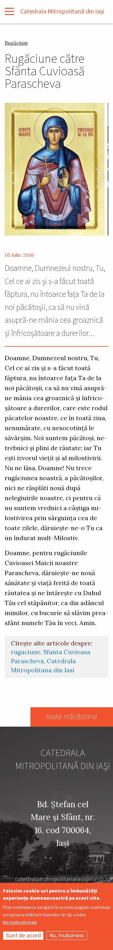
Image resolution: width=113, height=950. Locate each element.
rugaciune (25, 652)
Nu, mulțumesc (66, 935)
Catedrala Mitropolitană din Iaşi (62, 11)
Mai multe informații (20, 923)
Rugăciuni (16, 43)
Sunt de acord (23, 935)
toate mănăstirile (71, 716)
